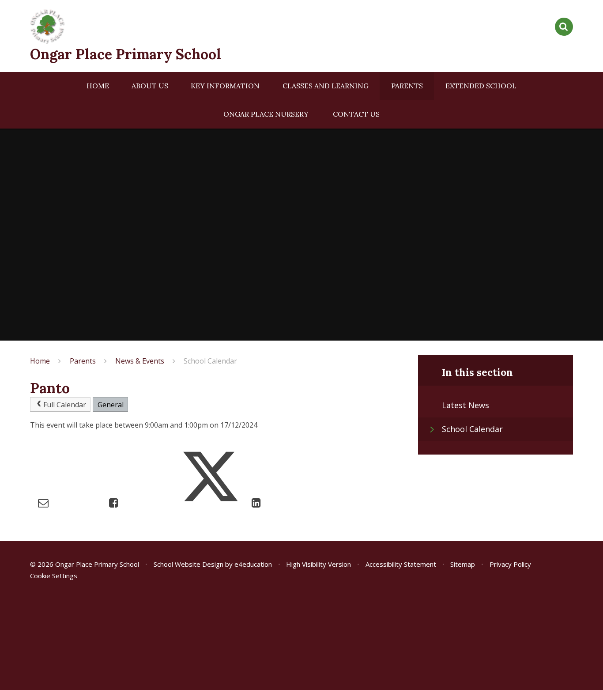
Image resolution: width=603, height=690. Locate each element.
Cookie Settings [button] (53, 575)
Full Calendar (64, 404)
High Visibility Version (318, 564)
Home (40, 361)
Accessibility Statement (401, 564)
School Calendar (210, 361)
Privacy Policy (510, 564)
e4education (253, 564)
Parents (83, 361)
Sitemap (462, 564)
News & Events (139, 361)
